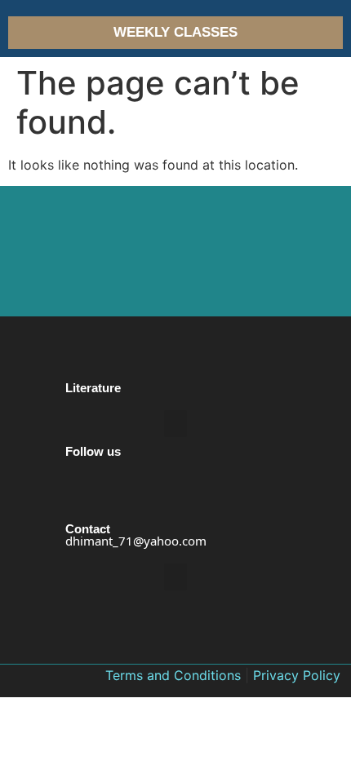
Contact (87, 529)
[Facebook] (79, 512)
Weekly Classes (175, 32)
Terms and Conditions (173, 675)
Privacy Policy (296, 675)
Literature (93, 388)
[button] (175, 423)
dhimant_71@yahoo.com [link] (136, 540)
